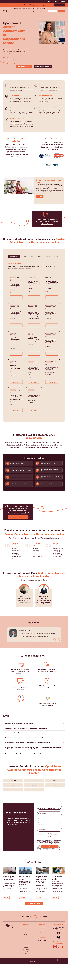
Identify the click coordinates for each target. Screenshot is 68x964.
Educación (26, 936)
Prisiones (26, 951)
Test (55, 785)
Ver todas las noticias (34, 903)
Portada (4, 18)
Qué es (55, 780)
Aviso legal (31, 960)
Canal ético (42, 930)
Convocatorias (30, 9)
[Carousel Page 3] (34, 571)
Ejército (25, 934)
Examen (34, 780)
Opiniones (38, 9)
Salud (26, 943)
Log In (46, 12)
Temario (12, 789)
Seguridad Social (25, 945)
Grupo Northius (40, 839)
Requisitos (13, 780)
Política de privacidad (51, 960)
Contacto (54, 1)
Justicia (25, 939)
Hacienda (26, 938)
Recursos (34, 10)
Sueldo (13, 785)
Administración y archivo (26, 927)
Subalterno (26, 947)
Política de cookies (41, 960)
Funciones (34, 789)
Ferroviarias (25, 941)
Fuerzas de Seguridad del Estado (25, 931)
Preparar (34, 785)
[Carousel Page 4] (35, 571)
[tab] (14, 256)
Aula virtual (62, 1)
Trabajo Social (26, 949)
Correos (26, 929)
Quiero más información (23, 66)
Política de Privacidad (42, 850)
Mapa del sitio (32, 961)
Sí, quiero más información (18, 517)
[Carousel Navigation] (56, 639)
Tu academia (11, 9)
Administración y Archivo (12, 18)
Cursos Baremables (24, 9)
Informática (25, 953)
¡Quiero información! (49, 846)
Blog (49, 1)
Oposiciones (17, 8)
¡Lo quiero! (39, 196)
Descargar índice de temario (43, 66)
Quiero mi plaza (59, 5)
